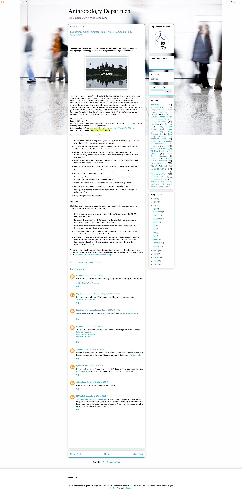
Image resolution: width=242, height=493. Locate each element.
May (155, 232)
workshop (164, 186)
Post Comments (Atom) (111, 462)
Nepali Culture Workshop (161, 154)
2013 (156, 261)
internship (159, 144)
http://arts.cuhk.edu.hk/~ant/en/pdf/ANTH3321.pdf (94, 255)
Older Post (138, 454)
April (155, 236)
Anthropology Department (100, 11)
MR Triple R (80, 396)
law (168, 144)
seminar (158, 169)
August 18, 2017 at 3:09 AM (94, 349)
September (157, 218)
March (156, 239)
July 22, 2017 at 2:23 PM (111, 310)
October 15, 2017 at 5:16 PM (92, 366)
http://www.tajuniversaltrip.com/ (88, 294)
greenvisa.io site (135, 355)
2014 (156, 257)
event (163, 121)
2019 (156, 202)
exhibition (155, 124)
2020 (156, 198)
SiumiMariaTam (159, 174)
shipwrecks (154, 172)
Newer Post (75, 454)
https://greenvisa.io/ (83, 371)
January (156, 246)
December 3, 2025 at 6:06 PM (97, 396)
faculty (168, 124)
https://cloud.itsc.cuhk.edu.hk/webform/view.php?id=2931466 (112, 128)
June (155, 229)
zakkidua (79, 349)
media (154, 145)
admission (155, 105)
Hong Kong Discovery (161, 135)
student (155, 176)
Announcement (81, 262)
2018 (156, 205)
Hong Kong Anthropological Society (161, 128)
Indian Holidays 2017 (84, 336)
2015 (156, 254)
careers (154, 114)
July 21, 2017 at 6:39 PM (111, 294)
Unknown (80, 275)
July (154, 225)
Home (107, 454)
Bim (114, 488)
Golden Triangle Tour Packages (87, 283)
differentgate (81, 382)
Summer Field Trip (94, 262)
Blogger (128, 488)
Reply (78, 286)
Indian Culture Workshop (161, 141)
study (167, 177)
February (157, 243)
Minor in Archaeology (160, 148)
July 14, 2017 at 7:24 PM (93, 275)
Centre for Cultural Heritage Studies (161, 115)
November (157, 212)
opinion (154, 158)
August (156, 222)
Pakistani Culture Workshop (161, 159)
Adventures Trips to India (85, 334)
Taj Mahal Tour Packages (85, 299)
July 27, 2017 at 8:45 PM (93, 326)
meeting (165, 146)
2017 (156, 209)
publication (156, 163)
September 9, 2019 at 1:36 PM (98, 382)
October (156, 215)
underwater (155, 184)
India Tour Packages (83, 332)
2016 (156, 250)
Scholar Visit (167, 166)
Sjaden (79, 366)
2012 (156, 264)
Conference (158, 119)
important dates (158, 139)
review (154, 165)
